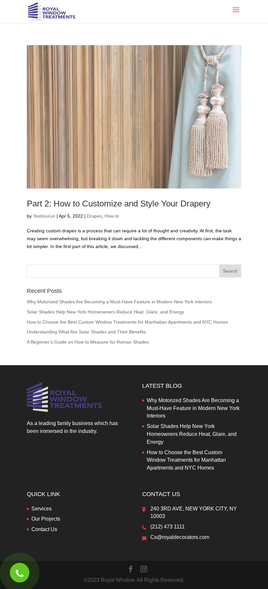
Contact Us (44, 529)
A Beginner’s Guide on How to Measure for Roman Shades (88, 342)
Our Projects (45, 519)
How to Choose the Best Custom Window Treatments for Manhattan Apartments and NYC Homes (127, 322)
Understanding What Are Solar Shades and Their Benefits (86, 331)
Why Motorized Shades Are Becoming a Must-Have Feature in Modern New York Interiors (119, 301)
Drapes (94, 216)
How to (112, 216)
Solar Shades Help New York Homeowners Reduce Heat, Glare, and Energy (105, 311)
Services (41, 508)
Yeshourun (44, 216)
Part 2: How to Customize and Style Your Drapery (118, 203)
